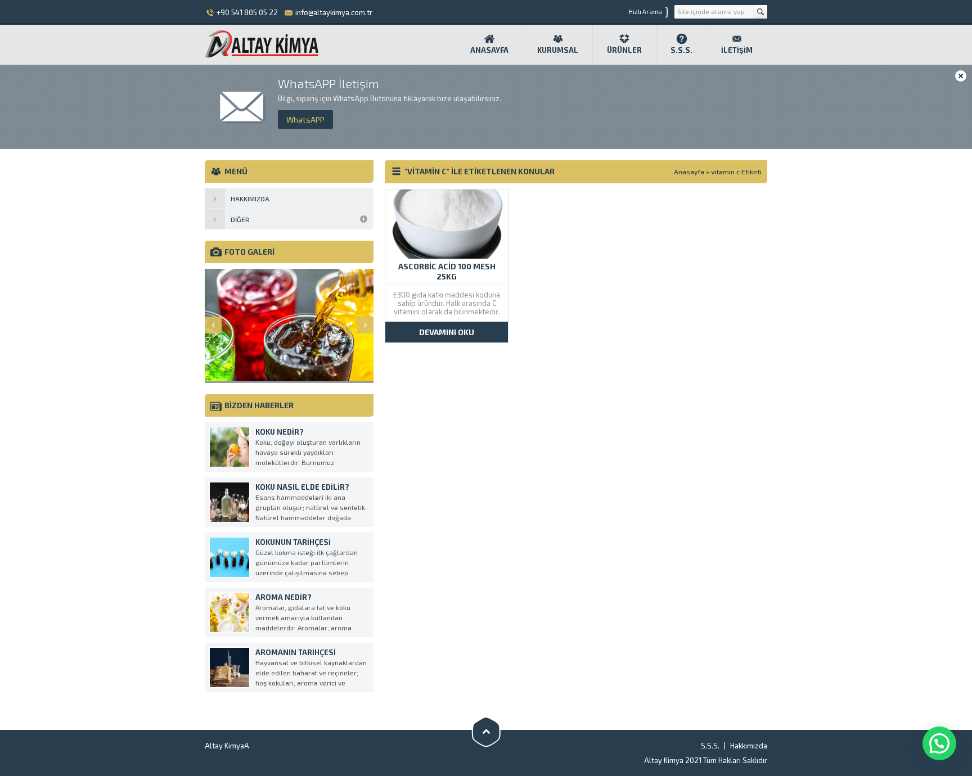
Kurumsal (557, 50)
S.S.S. (681, 50)
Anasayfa (489, 50)
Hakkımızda (748, 745)
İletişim (737, 50)
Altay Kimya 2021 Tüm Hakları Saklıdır (705, 760)
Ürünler (624, 50)
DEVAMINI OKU (446, 332)
